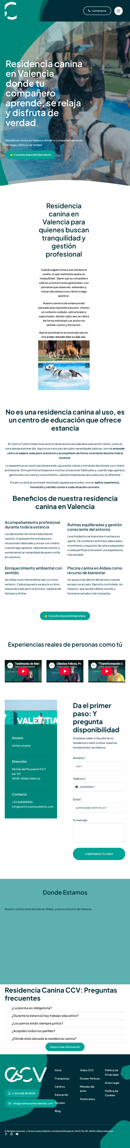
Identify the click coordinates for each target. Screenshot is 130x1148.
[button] (40, 365)
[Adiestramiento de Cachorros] (11, 3)
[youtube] (17, 1134)
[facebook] (6, 1134)
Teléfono (79, 778)
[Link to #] (118, 11)
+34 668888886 (22, 802)
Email (77, 799)
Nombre (79, 758)
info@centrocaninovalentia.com (33, 806)
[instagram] (11, 1134)
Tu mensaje (80, 820)
